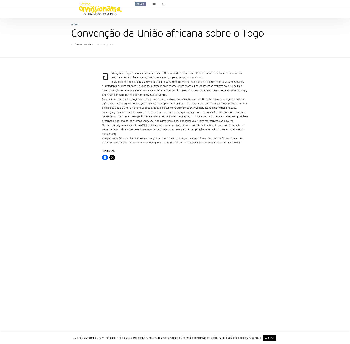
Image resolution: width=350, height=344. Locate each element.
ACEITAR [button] (269, 338)
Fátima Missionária (83, 45)
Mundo (140, 4)
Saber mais (255, 338)
